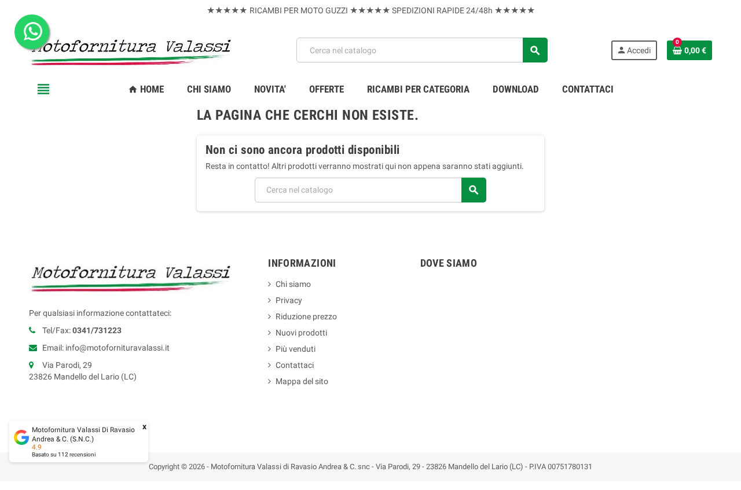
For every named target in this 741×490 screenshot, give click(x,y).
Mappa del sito (302, 381)
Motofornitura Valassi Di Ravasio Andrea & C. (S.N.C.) (83, 434)
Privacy (289, 300)
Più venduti (296, 348)
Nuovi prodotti (301, 332)
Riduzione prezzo (306, 316)
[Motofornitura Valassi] (131, 49)
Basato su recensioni (64, 454)
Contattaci (295, 365)
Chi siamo (293, 284)
